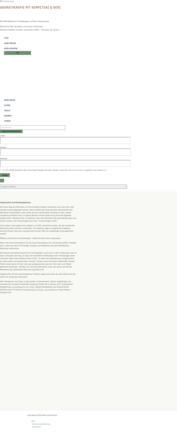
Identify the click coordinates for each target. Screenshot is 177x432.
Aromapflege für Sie (20, 287)
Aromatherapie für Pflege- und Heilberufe (40, 290)
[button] (16, 48)
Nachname (3, 158)
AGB (33, 421)
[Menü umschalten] (17, 53)
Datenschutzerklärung (77, 170)
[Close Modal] (2, 180)
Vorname (3, 147)
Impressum (36, 427)
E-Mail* (2, 136)
